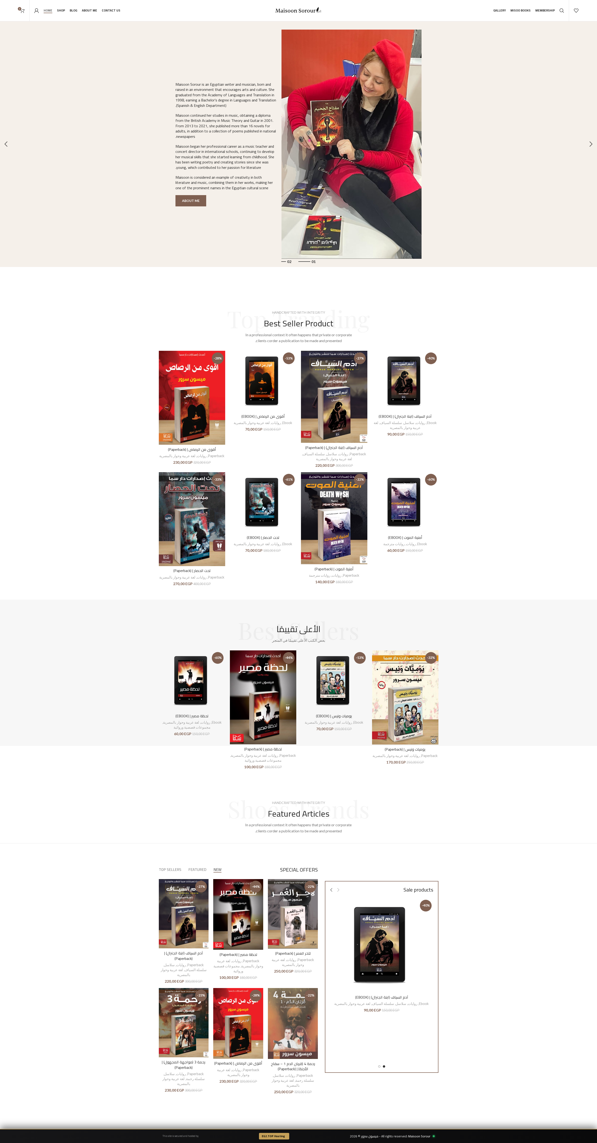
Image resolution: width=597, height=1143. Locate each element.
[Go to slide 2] (379, 1066)
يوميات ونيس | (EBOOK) (334, 715)
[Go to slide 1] (384, 1066)
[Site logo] (298, 10)
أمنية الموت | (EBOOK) (405, 537)
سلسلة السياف (391, 423)
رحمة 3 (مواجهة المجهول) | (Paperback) (183, 1064)
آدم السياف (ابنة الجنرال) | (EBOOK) (405, 416)
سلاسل (408, 423)
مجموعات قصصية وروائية (263, 760)
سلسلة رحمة (304, 1080)
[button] (591, 144)
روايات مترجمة (394, 544)
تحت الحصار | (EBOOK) (263, 537)
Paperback (358, 454)
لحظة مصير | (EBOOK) (191, 715)
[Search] (562, 10)
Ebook (432, 423)
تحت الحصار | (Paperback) (192, 570)
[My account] (36, 10)
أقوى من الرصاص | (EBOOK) (263, 416)
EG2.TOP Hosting (273, 1136)
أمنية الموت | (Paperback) (334, 568)
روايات (420, 423)
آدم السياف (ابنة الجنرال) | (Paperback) (334, 447)
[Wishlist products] (576, 10)
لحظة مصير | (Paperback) (263, 749)
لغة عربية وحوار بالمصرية (334, 459)
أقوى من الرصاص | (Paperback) (192, 449)
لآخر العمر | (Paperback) (293, 953)
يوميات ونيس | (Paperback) (405, 749)
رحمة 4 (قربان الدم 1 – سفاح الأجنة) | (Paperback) (293, 1066)
